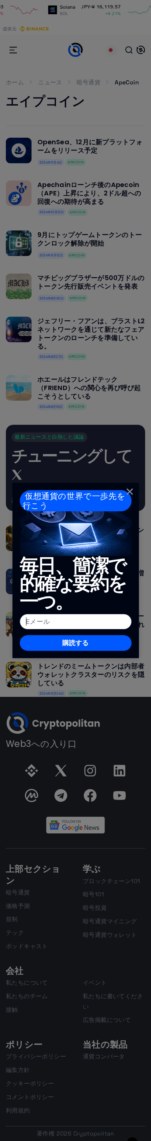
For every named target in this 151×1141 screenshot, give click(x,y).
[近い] (130, 492)
